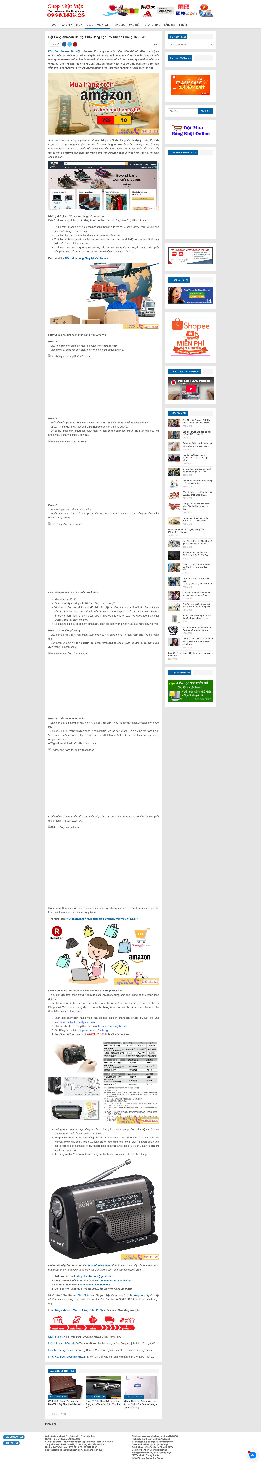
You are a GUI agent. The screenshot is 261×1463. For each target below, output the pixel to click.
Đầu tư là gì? (55, 1336)
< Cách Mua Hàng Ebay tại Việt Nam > (85, 258)
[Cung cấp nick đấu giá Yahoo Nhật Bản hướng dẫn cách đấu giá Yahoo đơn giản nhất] (174, 506)
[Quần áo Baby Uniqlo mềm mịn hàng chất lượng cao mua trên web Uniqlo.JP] (174, 446)
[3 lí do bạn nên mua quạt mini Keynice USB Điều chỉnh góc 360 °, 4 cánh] (174, 630)
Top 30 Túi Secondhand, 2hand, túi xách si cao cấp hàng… (195, 457)
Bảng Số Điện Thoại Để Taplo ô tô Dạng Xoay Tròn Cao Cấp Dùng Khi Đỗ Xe (103, 1404)
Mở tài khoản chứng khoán (63, 1343)
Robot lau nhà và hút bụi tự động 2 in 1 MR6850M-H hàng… (187, 530)
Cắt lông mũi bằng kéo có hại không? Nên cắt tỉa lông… (197, 433)
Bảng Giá (169, 25)
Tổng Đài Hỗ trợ (180, 280)
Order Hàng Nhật (97, 25)
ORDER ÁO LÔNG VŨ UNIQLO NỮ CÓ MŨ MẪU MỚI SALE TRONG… (198, 641)
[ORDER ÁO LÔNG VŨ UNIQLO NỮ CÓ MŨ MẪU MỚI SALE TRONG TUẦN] (174, 642)
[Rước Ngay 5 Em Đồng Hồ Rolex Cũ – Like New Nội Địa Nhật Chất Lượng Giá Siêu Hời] (174, 521)
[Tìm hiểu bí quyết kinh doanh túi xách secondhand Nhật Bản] (174, 595)
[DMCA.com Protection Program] (147, 1458)
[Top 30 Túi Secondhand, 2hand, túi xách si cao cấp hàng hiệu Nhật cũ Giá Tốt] (174, 458)
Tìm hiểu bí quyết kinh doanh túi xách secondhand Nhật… (197, 593)
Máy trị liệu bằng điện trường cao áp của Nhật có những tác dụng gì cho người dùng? (140, 1404)
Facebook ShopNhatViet (184, 152)
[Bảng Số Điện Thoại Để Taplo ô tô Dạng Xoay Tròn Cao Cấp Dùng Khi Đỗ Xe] (103, 1387)
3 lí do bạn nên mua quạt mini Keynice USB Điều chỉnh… (197, 628)
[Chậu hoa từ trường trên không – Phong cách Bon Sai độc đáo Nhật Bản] (174, 483)
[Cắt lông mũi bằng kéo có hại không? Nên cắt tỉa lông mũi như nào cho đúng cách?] (174, 435)
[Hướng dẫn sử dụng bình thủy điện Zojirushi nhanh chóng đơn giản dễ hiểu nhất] (174, 618)
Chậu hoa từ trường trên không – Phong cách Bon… (198, 481)
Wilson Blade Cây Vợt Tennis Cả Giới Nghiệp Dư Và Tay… (196, 553)
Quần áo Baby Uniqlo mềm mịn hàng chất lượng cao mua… (198, 444)
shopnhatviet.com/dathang (94, 1284)
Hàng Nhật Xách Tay (65, 1310)
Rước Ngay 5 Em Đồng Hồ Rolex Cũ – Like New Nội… (195, 519)
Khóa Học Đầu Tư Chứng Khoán (66, 1356)
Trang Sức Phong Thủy (127, 25)
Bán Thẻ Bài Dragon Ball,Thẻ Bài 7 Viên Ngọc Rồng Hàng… (197, 421)
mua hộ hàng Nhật (99, 1265)
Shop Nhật (83, 1295)
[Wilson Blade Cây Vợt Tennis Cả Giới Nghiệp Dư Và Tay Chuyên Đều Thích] (174, 555)
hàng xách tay (141, 1295)
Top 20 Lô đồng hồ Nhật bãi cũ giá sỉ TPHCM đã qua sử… (197, 542)
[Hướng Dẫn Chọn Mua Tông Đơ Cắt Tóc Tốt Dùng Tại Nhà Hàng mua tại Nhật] (174, 567)
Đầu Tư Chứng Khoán (60, 1350)
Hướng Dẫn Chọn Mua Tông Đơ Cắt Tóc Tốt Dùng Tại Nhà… (196, 567)
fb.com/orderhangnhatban (116, 1280)
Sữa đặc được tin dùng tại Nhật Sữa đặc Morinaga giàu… (198, 493)
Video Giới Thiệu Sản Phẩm (185, 371)
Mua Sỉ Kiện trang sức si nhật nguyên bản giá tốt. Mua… (197, 470)
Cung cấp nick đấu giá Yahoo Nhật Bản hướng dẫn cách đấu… (197, 506)
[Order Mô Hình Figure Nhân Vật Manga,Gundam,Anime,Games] (174, 581)
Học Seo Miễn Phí (181, 673)
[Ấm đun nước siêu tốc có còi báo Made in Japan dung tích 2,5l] (174, 607)
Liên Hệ (183, 25)
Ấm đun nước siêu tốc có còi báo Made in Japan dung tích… (198, 605)
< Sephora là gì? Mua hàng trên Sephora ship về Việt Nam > (102, 918)
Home (53, 25)
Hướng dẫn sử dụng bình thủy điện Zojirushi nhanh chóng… (197, 616)
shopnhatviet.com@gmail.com (95, 1276)
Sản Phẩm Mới (179, 413)
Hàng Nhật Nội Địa (71, 25)
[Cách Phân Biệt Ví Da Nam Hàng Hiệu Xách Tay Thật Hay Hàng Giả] (65, 1387)
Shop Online (152, 25)
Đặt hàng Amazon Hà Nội (64, 51)
